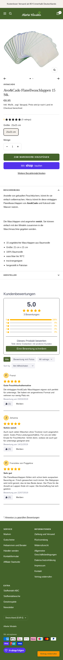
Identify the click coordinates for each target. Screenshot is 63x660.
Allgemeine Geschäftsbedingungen (45, 552)
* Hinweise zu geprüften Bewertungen (21, 517)
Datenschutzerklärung (45, 560)
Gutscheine (9, 539)
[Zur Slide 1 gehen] (30, 78)
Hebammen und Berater (15, 545)
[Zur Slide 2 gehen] (32, 78)
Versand (23, 105)
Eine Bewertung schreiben (31, 348)
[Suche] (10, 13)
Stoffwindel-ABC (11, 590)
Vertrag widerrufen (43, 576)
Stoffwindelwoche (12, 596)
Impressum (39, 565)
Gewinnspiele (10, 601)
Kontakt (38, 571)
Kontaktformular (11, 556)
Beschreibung (12, 190)
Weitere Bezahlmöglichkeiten (31, 173)
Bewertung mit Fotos (23, 359)
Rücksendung (41, 539)
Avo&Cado (9, 84)
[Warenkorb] (58, 13)
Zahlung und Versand (44, 534)
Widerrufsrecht (41, 545)
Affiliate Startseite (12, 562)
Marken (7, 534)
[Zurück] (5, 79)
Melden (20, 404)
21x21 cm (11, 132)
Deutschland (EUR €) (14, 618)
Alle (7, 359)
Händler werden (11, 550)
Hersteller (10, 275)
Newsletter (9, 607)
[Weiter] (58, 79)
